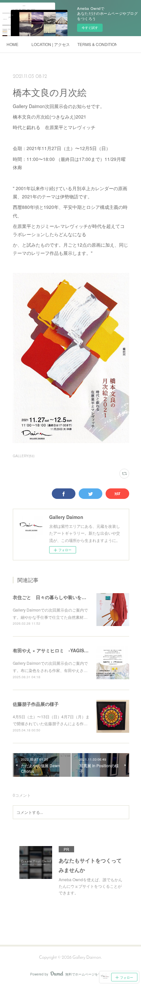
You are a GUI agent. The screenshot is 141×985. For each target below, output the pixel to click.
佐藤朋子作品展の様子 (36, 704)
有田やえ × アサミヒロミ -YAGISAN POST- (59, 650)
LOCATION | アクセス (50, 44)
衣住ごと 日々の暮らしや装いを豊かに (54, 597)
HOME (12, 44)
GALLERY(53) (23, 456)
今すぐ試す (90, 27)
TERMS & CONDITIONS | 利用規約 (97, 44)
